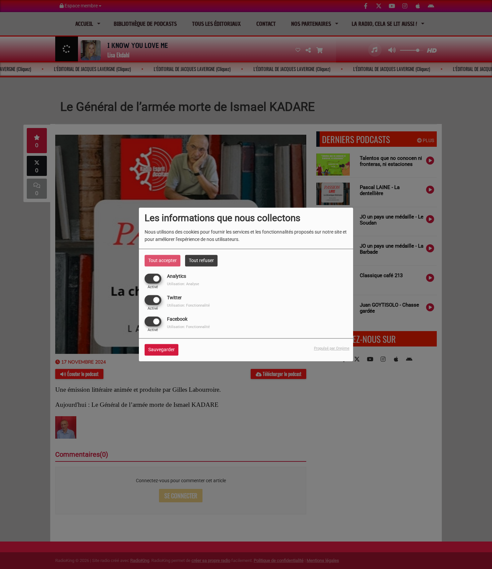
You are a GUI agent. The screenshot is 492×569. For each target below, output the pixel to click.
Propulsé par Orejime (331, 348)
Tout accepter (162, 260)
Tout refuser (201, 260)
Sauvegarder (161, 350)
